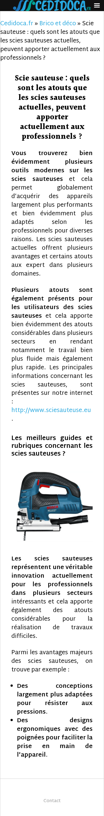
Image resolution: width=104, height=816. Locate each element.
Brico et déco (57, 24)
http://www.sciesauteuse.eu (51, 410)
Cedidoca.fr (16, 24)
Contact (52, 801)
